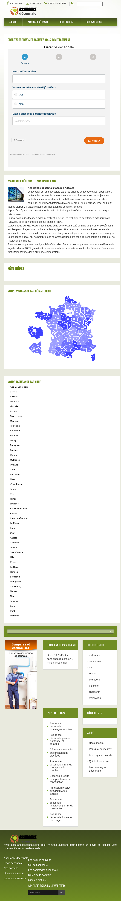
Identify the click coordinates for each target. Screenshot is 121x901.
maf (91, 667)
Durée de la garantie (39, 875)
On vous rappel (58, 3)
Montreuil (14, 421)
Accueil (13, 21)
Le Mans (14, 523)
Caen (12, 469)
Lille (12, 557)
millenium (94, 655)
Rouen (13, 455)
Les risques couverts (100, 755)
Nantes (13, 591)
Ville (12, 494)
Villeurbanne (16, 484)
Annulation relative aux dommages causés (60, 790)
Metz (12, 479)
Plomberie (95, 679)
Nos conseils (96, 743)
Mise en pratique (37, 880)
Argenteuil (15, 430)
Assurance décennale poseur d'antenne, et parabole (60, 739)
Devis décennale (67, 21)
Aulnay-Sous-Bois (19, 387)
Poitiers (13, 396)
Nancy (13, 440)
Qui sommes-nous (94, 21)
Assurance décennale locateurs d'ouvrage (61, 817)
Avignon (14, 411)
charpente (94, 692)
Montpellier (15, 581)
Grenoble (14, 542)
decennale (95, 661)
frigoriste (94, 685)
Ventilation (95, 698)
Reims (13, 562)
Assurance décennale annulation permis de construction (61, 804)
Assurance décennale (38, 21)
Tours (13, 489)
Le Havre (14, 567)
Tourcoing (15, 426)
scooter (93, 673)
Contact (35, 3)
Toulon (13, 547)
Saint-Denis (16, 416)
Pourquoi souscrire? (100, 749)
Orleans (14, 464)
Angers (13, 537)
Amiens (13, 513)
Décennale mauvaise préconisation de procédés (61, 752)
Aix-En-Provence (18, 508)
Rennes (14, 572)
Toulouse (14, 601)
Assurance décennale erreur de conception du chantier (61, 766)
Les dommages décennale (43, 870)
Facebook (16, 3)
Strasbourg (15, 586)
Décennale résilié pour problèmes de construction (60, 779)
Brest (12, 528)
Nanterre (14, 401)
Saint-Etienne (16, 552)
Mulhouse (15, 460)
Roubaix (14, 435)
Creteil (13, 391)
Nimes (13, 499)
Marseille (14, 615)
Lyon (12, 606)
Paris (12, 611)
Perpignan (15, 445)
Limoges (14, 503)
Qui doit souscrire (99, 761)
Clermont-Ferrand (19, 518)
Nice (12, 596)
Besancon (15, 474)
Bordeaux (15, 576)
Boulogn (14, 450)
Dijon (12, 533)
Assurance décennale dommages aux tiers (61, 726)
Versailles (15, 406)
